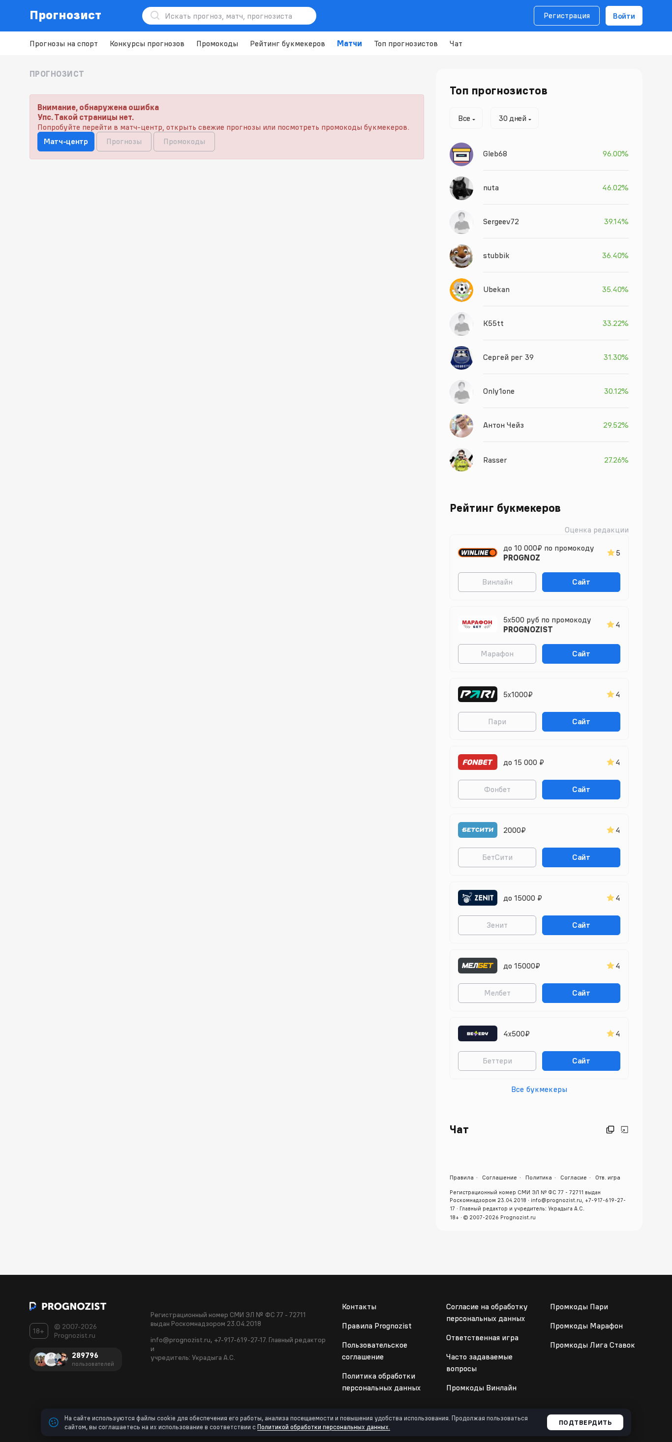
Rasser (495, 460)
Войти (624, 16)
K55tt (493, 323)
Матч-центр (66, 141)
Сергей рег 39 (508, 357)
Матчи (349, 43)
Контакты (359, 1306)
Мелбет (497, 993)
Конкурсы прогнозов (147, 43)
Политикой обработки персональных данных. (323, 1427)
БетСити (497, 857)
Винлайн (497, 582)
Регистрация (567, 15)
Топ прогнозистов (406, 43)
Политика (538, 1177)
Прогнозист (66, 14)
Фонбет (497, 789)
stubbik (496, 255)
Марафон (497, 653)
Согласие (573, 1177)
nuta (491, 187)
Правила (462, 1177)
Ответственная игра (482, 1337)
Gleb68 (495, 153)
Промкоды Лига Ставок (592, 1345)
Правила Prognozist (377, 1325)
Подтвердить (585, 1422)
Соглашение (499, 1177)
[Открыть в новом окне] (610, 1129)
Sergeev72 (501, 221)
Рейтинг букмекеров (287, 43)
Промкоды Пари (579, 1306)
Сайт (581, 582)
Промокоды (217, 43)
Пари (497, 721)
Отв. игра (607, 1177)
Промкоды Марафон (586, 1325)
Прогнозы (124, 141)
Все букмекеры (539, 1089)
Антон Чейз (503, 425)
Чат (456, 43)
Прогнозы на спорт (64, 43)
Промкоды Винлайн (481, 1387)
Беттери (497, 1060)
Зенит (497, 925)
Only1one (499, 391)
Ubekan (496, 289)
